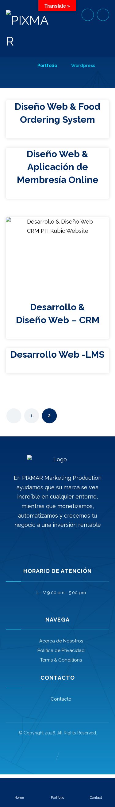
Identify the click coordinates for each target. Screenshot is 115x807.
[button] (103, 15)
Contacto (61, 699)
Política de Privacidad (61, 650)
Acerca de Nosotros (61, 641)
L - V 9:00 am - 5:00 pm (61, 592)
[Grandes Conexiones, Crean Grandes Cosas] (27, 31)
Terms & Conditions (61, 660)
